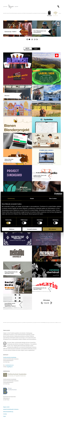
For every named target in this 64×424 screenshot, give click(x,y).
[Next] (37, 39)
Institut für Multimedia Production (10, 409)
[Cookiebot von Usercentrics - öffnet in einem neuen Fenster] (55, 194)
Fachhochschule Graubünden (9, 357)
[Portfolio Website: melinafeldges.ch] (17, 253)
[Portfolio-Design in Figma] (46, 157)
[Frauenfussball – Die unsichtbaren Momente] (46, 253)
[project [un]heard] (17, 173)
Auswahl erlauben (32, 229)
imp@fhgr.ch (9, 366)
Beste (27, 48)
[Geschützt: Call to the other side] (46, 237)
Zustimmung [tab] (11, 198)
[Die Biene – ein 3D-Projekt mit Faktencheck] (17, 125)
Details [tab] (32, 198)
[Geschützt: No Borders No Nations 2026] (17, 237)
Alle (35, 48)
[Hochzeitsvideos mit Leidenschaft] (46, 189)
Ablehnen (11, 229)
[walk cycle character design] (17, 109)
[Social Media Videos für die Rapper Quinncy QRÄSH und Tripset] (17, 286)
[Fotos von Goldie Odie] (46, 109)
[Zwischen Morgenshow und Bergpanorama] (46, 93)
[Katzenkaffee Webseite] (17, 141)
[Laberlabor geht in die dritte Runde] (46, 76)
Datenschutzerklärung (8, 411)
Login (4, 416)
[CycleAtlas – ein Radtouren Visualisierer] (46, 125)
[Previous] (26, 39)
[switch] (24, 223)
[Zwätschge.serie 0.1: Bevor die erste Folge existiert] (17, 76)
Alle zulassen (52, 229)
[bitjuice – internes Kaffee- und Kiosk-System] (17, 189)
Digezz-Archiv (6, 407)
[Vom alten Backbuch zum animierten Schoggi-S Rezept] (46, 141)
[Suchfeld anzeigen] (58, 6)
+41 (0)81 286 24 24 (9, 365)
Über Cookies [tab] (53, 198)
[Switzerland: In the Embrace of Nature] (46, 60)
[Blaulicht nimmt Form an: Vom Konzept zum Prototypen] (17, 60)
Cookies (5, 414)
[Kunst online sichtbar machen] (46, 270)
